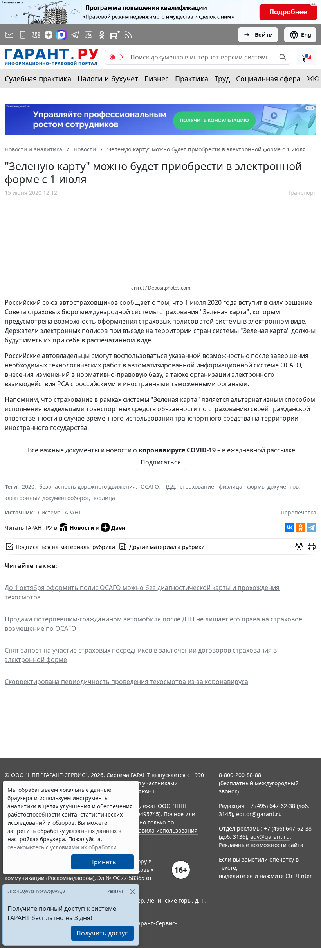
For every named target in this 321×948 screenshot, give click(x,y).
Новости (82, 527)
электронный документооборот (47, 498)
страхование (197, 486)
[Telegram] (311, 527)
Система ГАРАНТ (59, 512)
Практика (191, 78)
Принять (102, 862)
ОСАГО (150, 486)
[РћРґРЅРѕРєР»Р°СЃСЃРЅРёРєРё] (300, 527)
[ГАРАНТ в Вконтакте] (36, 35)
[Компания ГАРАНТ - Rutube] (115, 35)
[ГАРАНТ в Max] (61, 35)
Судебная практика (38, 78)
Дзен (118, 527)
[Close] (132, 891)
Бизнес (156, 78)
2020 (28, 486)
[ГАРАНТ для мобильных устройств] (22, 35)
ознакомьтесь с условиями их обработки (62, 847)
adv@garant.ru (270, 836)
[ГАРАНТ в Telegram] (75, 35)
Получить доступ (102, 933)
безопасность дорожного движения (87, 486)
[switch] (116, 57)
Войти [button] (264, 34)
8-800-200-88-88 (240, 775)
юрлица (104, 498)
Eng (306, 34)
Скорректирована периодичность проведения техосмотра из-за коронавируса (126, 681)
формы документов (273, 486)
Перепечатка (298, 512)
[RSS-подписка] (128, 35)
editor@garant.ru (259, 814)
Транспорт (302, 192)
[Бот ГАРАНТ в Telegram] (88, 35)
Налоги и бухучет (108, 78)
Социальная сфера (268, 78)
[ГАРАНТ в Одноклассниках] (101, 35)
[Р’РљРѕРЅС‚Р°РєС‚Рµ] (289, 527)
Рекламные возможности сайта (261, 845)
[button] (306, 57)
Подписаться (161, 462)
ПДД (169, 486)
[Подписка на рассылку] (9, 35)
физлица (230, 486)
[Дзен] (48, 35)
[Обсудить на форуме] (299, 546)
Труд (222, 78)
